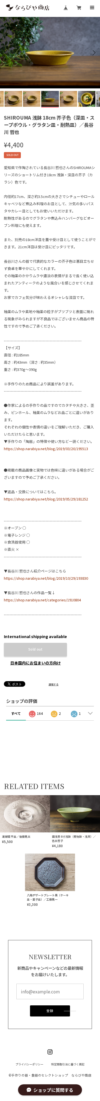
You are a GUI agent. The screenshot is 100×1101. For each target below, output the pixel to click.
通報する (54, 684)
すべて (16, 713)
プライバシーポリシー (29, 1064)
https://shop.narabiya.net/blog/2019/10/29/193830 (46, 578)
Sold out (35, 649)
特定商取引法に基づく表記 (67, 1064)
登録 (50, 1010)
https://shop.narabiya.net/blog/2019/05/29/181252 (46, 499)
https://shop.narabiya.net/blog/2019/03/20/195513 (46, 448)
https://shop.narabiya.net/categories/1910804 (42, 599)
